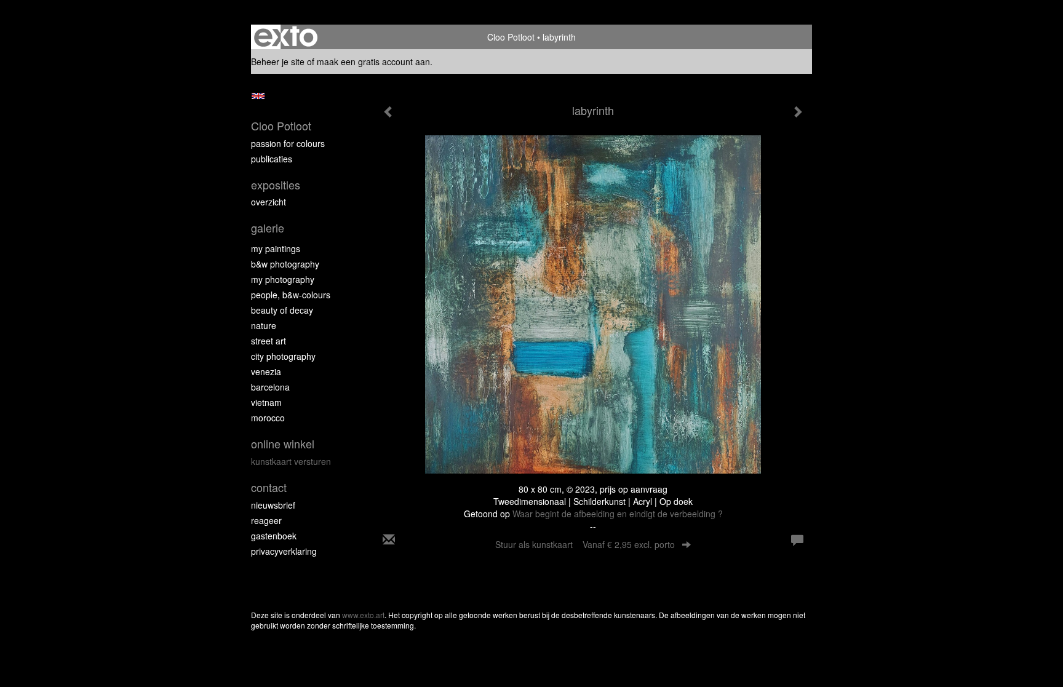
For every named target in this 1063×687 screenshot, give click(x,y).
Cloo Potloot (511, 37)
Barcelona (270, 387)
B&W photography (285, 264)
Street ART (268, 341)
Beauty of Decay (282, 310)
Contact (269, 487)
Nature (263, 325)
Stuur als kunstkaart (585, 544)
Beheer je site (278, 61)
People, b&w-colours (290, 294)
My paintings (275, 248)
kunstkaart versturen (291, 461)
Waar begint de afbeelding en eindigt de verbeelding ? (617, 513)
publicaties (271, 159)
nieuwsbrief (273, 505)
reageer (266, 520)
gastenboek (274, 536)
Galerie (267, 228)
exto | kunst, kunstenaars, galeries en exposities (285, 37)
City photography (283, 356)
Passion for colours (288, 143)
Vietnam (266, 402)
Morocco (268, 417)
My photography (282, 279)
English (258, 96)
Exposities (275, 185)
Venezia (266, 371)
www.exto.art (363, 615)
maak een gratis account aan (373, 61)
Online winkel (282, 443)
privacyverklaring (284, 551)
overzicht (268, 202)
